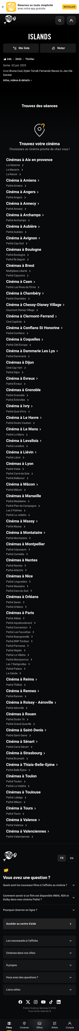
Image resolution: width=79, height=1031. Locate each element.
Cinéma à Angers (20, 192)
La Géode (12, 673)
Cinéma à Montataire (24, 532)
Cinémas (24, 1027)
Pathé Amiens (14, 186)
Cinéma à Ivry (18, 406)
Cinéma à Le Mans (22, 429)
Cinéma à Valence (21, 820)
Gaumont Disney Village (20, 310)
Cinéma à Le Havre (22, 417)
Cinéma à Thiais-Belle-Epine (30, 764)
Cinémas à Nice (19, 576)
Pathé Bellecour (15, 478)
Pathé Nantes (14, 566)
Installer (69, 7)
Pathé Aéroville (15, 708)
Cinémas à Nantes (21, 560)
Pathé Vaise (13, 469)
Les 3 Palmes (14, 510)
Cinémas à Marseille (23, 496)
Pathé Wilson (14, 802)
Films (9, 1027)
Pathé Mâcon (14, 490)
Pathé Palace (14, 669)
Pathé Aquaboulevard (19, 623)
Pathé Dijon (13, 372)
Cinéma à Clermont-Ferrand (30, 316)
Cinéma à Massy (20, 521)
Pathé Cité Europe (17, 345)
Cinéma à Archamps (23, 215)
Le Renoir (12, 174)
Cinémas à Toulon (21, 776)
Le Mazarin (13, 170)
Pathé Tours (13, 814)
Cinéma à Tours (19, 808)
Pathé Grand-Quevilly (19, 724)
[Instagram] (35, 1002)
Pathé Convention (17, 628)
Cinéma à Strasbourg (24, 753)
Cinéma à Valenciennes (26, 831)
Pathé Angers (14, 197)
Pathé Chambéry (16, 299)
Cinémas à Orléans (22, 597)
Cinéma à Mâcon (20, 484)
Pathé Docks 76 (15, 719)
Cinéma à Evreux (20, 378)
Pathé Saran (13, 602)
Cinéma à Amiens (21, 180)
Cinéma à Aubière (21, 226)
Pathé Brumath (15, 759)
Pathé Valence (15, 825)
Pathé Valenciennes (18, 837)
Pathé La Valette (16, 786)
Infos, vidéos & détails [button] (16, 80)
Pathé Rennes (14, 696)
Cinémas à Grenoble (23, 390)
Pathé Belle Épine (16, 770)
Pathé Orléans (15, 607)
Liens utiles (13, 990)
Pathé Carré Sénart (17, 747)
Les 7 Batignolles (16, 664)
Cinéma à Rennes (21, 691)
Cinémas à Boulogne (23, 249)
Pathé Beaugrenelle (18, 637)
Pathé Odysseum (16, 550)
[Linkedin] (58, 1002)
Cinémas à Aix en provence (29, 160)
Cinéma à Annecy (21, 203)
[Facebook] (20, 1002)
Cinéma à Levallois (22, 441)
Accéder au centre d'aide (21, 924)
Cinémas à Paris (20, 613)
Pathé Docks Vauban (19, 423)
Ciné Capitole (14, 322)
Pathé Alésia (13, 618)
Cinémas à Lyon (19, 463)
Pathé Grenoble (15, 395)
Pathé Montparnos (17, 660)
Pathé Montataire (17, 538)
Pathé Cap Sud (15, 243)
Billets (55, 1027)
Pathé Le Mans (15, 435)
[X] (28, 1002)
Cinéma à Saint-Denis (24, 730)
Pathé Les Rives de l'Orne (21, 287)
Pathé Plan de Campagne (21, 506)
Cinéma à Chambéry (23, 293)
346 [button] (9, 59)
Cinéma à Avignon (21, 238)
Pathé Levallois (15, 446)
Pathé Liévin (13, 458)
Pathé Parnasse (16, 646)
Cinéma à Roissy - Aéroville (29, 702)
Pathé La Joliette (16, 515)
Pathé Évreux (14, 384)
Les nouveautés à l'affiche (22, 941)
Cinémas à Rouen (21, 714)
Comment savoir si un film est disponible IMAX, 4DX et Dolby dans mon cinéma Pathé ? (36, 898)
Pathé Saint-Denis (17, 735)
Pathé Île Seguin (16, 259)
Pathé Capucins (16, 276)
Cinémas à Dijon (20, 362)
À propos (11, 965)
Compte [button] (70, 1027)
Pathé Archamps (16, 220)
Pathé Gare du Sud (17, 591)
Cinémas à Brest (20, 265)
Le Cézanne (13, 165)
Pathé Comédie (15, 554)
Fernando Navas (49, 71)
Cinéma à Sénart (20, 741)
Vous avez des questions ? (22, 977)
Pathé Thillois (14, 685)
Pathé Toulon (14, 781)
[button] (59, 20)
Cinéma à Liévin (19, 452)
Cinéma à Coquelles (23, 339)
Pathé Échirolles (16, 400)
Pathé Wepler (14, 650)
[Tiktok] (51, 1002)
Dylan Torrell (31, 71)
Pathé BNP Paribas (18, 641)
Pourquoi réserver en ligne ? (20, 910)
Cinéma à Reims (20, 679)
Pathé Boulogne (16, 255)
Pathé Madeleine (16, 501)
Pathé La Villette (16, 655)
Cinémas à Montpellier (25, 544)
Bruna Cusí (15, 71)
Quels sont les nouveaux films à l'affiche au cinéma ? (35, 885)
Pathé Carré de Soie (18, 474)
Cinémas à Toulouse (23, 792)
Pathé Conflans (15, 333)
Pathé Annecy (14, 209)
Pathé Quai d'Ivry (16, 411)
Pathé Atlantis (15, 570)
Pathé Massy (14, 526)
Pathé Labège (14, 798)
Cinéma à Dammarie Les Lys (30, 351)
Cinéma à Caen (19, 281)
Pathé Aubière (14, 232)
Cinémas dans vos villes (20, 953)
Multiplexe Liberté (17, 271)
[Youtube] (43, 1002)
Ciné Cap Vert (14, 368)
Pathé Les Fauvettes (18, 632)
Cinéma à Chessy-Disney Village (33, 305)
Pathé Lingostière (17, 582)
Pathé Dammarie (16, 356)
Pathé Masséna (15, 586)
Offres (39, 1027)
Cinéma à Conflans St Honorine (32, 328)
